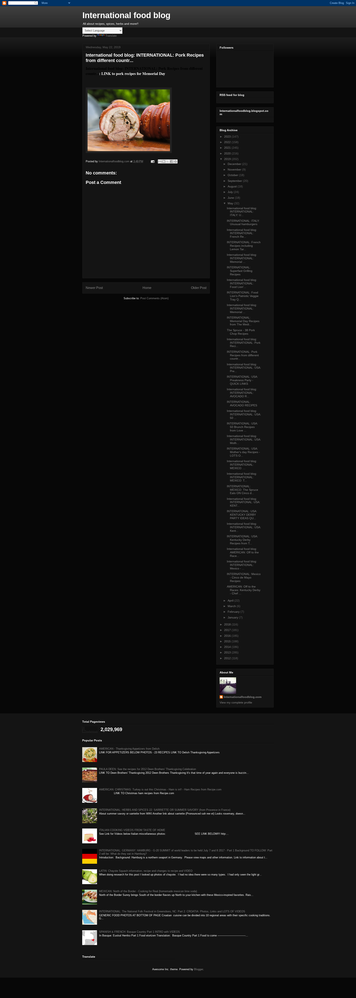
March (232, 606)
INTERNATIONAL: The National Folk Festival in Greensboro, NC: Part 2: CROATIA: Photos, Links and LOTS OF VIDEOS (172, 911)
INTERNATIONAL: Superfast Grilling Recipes (239, 271)
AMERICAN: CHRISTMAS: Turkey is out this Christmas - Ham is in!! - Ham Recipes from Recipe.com (160, 789)
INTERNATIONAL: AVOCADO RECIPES (242, 403)
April (231, 600)
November (235, 169)
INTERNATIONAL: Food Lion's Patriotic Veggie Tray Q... (243, 296)
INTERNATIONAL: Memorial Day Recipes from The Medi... (243, 321)
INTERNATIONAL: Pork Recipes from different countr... (243, 355)
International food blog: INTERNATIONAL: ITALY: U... (242, 212)
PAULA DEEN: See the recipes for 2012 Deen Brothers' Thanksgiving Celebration (147, 769)
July (231, 192)
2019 (228, 159)
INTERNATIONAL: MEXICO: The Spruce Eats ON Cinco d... (242, 490)
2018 (228, 624)
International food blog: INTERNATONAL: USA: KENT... (243, 502)
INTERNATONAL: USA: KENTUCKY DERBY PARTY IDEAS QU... (242, 515)
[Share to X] (168, 161)
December (235, 164)
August (233, 186)
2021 (228, 147)
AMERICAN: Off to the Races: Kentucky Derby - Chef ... (243, 590)
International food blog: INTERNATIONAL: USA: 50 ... (244, 414)
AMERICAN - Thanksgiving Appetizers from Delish (129, 748)
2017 (228, 630)
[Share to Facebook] (172, 161)
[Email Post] (152, 161)
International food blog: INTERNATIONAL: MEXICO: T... (242, 477)
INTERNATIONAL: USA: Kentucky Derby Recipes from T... (242, 540)
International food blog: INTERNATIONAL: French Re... (242, 233)
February (234, 611)
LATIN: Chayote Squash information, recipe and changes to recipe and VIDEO (145, 870)
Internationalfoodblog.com (242, 697)
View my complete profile (236, 702)
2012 (228, 658)
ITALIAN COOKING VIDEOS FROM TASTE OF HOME (132, 830)
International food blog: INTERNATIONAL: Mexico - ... (242, 565)
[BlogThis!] (164, 161)
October (233, 175)
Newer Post (94, 288)
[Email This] (160, 161)
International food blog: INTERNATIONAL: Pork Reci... (243, 343)
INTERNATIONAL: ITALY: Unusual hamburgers (243, 222)
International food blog (126, 15)
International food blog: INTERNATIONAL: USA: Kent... (244, 527)
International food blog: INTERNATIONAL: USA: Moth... (244, 439)
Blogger (198, 969)
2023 (228, 136)
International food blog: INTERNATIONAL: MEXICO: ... (242, 464)
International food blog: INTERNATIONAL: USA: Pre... (244, 368)
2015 (228, 641)
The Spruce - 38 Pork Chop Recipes (241, 331)
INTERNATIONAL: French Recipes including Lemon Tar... (244, 246)
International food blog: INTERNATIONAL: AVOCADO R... (242, 393)
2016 (228, 635)
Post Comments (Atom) (154, 298)
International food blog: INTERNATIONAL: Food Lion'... (242, 283)
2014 (228, 647)
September (235, 180)
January (233, 617)
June (231, 197)
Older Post (198, 288)
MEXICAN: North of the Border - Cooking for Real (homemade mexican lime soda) (148, 891)
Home (147, 288)
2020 (228, 153)
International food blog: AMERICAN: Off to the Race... (243, 552)
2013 (228, 652)
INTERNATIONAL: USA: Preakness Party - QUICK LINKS (242, 380)
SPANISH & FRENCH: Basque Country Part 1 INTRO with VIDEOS (139, 931)
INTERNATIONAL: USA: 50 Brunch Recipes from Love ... (242, 427)
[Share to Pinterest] (175, 161)
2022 (228, 142)
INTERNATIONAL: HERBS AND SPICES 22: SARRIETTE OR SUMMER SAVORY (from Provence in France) (164, 809)
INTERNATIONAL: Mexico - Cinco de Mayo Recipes (244, 577)
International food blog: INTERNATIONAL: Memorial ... (242, 258)
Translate (111, 35)
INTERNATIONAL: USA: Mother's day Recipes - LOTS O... (243, 452)
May (231, 203)
